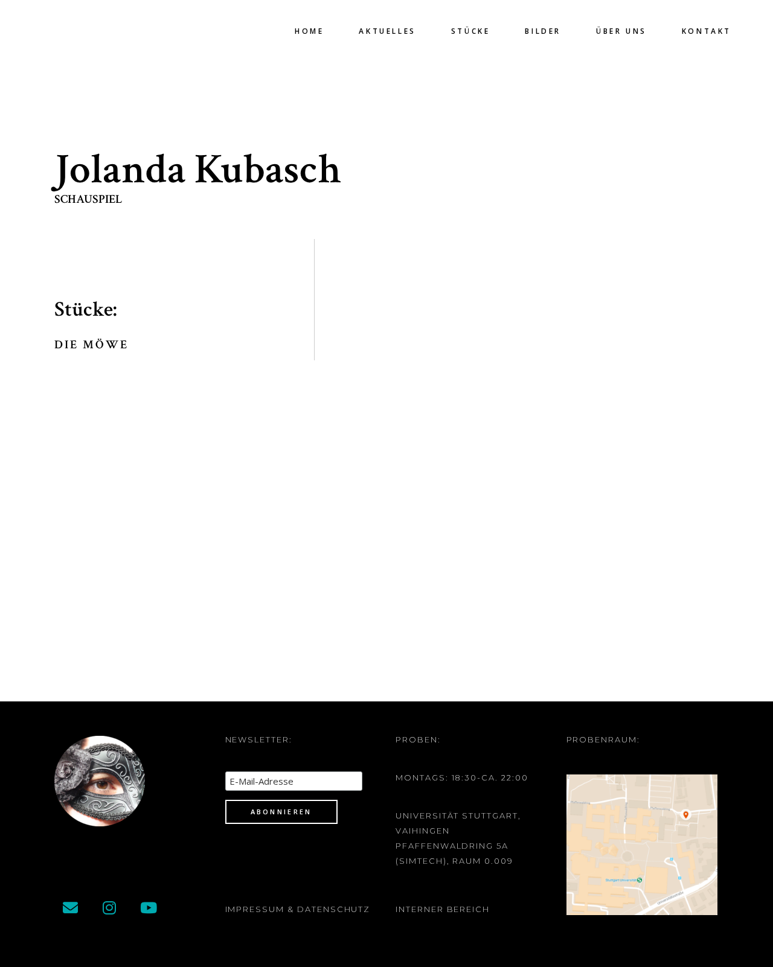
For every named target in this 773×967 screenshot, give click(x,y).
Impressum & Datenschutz (298, 909)
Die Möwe (91, 345)
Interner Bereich (443, 909)
